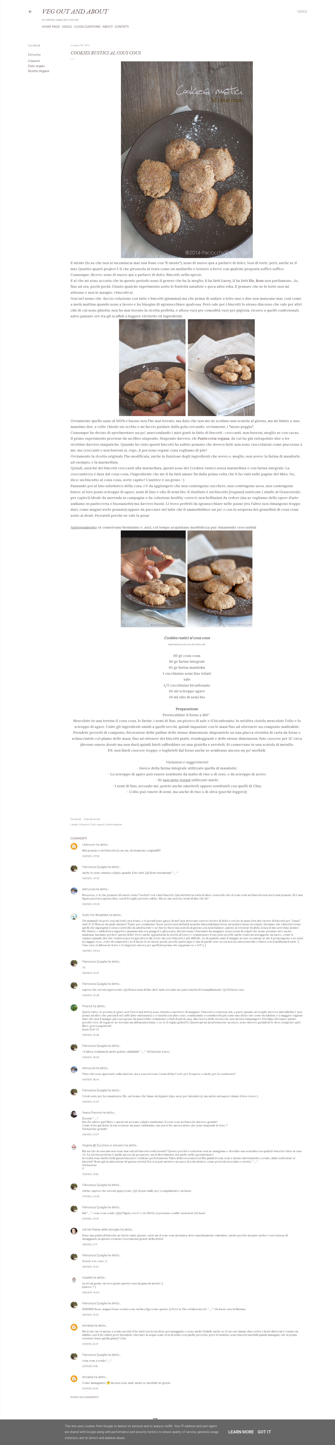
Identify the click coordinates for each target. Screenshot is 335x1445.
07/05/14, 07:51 (90, 1218)
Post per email (92, 819)
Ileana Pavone (92, 1112)
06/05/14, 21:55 (90, 1174)
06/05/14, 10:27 (90, 972)
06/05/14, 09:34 (91, 950)
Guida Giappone (87, 26)
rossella (87, 1277)
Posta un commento (84, 1397)
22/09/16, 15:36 (90, 1388)
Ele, (252, 280)
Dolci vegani (36, 66)
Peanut (87, 1006)
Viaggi (67, 26)
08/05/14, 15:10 (90, 1314)
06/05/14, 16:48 (90, 1034)
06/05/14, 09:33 (91, 904)
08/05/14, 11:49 (90, 1266)
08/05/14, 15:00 (90, 1292)
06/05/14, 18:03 (90, 1057)
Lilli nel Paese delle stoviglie (101, 1229)
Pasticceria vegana (213, 438)
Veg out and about (75, 11)
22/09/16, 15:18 (90, 1366)
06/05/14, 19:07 (90, 1101)
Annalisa (87, 1325)
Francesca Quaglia (94, 867)
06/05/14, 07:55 (90, 856)
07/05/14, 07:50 (91, 1196)
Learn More (241, 1432)
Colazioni (34, 61)
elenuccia (88, 889)
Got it (264, 1432)
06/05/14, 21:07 (90, 1134)
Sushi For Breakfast (95, 915)
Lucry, (226, 280)
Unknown (88, 844)
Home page (51, 26)
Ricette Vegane (38, 71)
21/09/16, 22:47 (90, 1343)
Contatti (122, 26)
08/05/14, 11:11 (89, 1244)
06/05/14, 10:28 (90, 995)
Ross (260, 280)
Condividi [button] (34, 45)
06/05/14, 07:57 (90, 878)
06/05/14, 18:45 (90, 1079)
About (108, 26)
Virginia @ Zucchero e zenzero (103, 1145)
